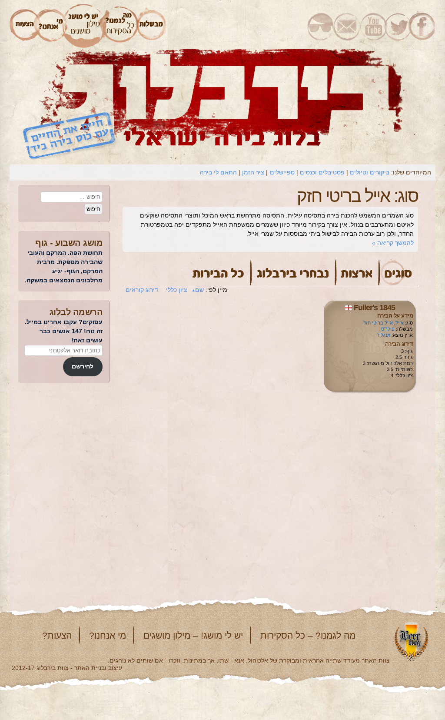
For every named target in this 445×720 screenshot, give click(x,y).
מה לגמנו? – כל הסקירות (307, 635)
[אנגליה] (348, 307)
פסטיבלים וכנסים (322, 172)
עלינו (50, 26)
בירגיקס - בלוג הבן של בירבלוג (320, 26)
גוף (41, 243)
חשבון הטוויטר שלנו (397, 26)
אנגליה (383, 335)
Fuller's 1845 (374, 307)
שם (199, 289)
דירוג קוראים (142, 289)
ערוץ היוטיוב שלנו (372, 26)
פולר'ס (388, 329)
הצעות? (57, 635)
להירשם (82, 366)
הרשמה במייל (347, 26)
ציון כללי (176, 289)
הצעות (23, 26)
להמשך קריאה (393, 242)
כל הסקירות (120, 26)
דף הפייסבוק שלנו (422, 26)
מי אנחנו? (107, 635)
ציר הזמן (253, 172)
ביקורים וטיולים (369, 172)
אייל (399, 322)
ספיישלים (282, 172)
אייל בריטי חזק (378, 322)
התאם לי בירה (218, 172)
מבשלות (151, 26)
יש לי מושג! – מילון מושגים (193, 635)
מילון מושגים (83, 26)
